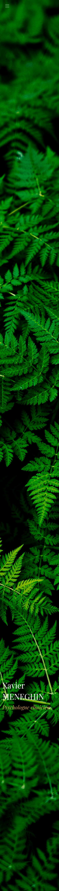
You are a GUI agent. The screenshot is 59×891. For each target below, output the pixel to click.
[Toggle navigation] (7, 6)
